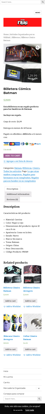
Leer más (30, 410)
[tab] (12, 189)
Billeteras (16, 37)
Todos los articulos (12, 171)
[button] (18, 161)
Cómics (36, 168)
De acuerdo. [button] (18, 410)
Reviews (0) (12, 199)
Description (12, 189)
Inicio (5, 371)
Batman (18, 168)
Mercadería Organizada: (14, 388)
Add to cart (12, 156)
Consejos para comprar (13, 394)
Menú (37, 12)
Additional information (18, 194)
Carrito (6, 382)
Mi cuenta (8, 377)
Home (6, 34)
